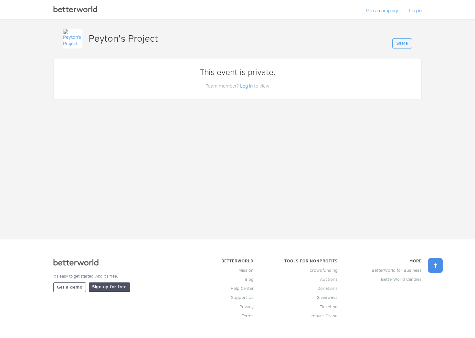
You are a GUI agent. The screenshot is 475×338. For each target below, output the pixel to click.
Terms (248, 316)
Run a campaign (382, 11)
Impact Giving (324, 316)
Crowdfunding (324, 270)
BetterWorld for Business (397, 270)
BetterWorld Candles (401, 279)
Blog (249, 279)
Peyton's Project (123, 38)
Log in (415, 11)
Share (402, 43)
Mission (246, 270)
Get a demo (69, 287)
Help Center (242, 288)
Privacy (246, 307)
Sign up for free (109, 287)
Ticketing (329, 307)
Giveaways (327, 297)
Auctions (329, 279)
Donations (327, 288)
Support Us (242, 297)
